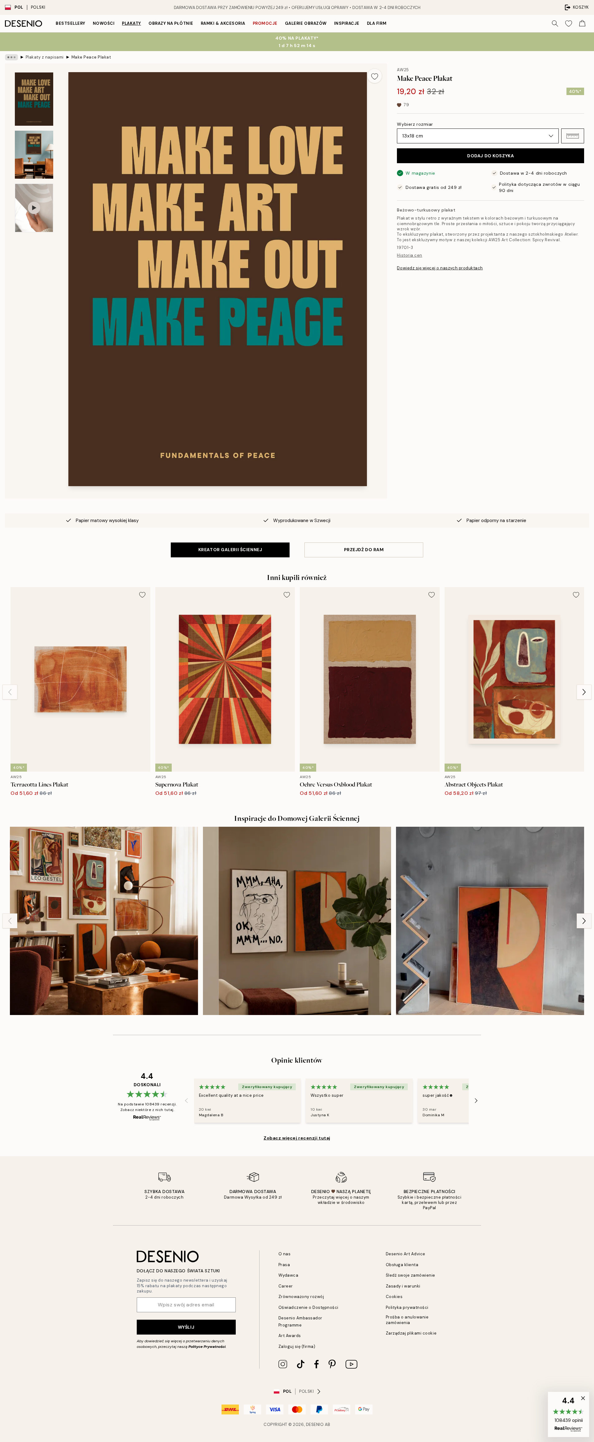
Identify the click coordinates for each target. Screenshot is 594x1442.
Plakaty (131, 23)
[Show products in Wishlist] (568, 23)
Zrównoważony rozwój (301, 1296)
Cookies (394, 1296)
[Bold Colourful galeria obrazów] (297, 921)
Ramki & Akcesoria (223, 23)
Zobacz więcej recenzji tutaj (297, 1138)
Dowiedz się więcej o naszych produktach (440, 268)
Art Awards (289, 1335)
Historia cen (409, 255)
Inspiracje (346, 23)
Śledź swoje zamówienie (410, 1275)
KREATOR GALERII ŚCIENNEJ (230, 549)
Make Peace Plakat (91, 57)
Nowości (104, 23)
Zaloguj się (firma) (297, 1346)
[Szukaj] (555, 23)
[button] (572, 136)
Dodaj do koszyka (490, 156)
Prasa (284, 1264)
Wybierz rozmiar (415, 124)
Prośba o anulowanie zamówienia (407, 1319)
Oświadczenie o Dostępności (308, 1307)
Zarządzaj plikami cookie (411, 1333)
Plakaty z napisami (45, 57)
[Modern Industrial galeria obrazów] (490, 921)
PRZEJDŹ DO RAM (364, 549)
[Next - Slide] (584, 692)
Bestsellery (70, 23)
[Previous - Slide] (9, 692)
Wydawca (288, 1275)
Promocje (265, 23)
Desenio (315, 1424)
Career (285, 1286)
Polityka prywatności (407, 1307)
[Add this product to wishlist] (374, 75)
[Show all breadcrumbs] (11, 57)
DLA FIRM (376, 23)
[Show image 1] (34, 99)
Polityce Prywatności (207, 1346)
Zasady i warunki (403, 1286)
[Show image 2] (34, 155)
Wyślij (186, 1327)
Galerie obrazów (306, 23)
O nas (284, 1254)
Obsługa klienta (402, 1264)
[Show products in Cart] (582, 23)
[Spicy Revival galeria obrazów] (104, 921)
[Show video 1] (34, 208)
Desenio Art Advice (405, 1254)
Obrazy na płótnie (170, 23)
